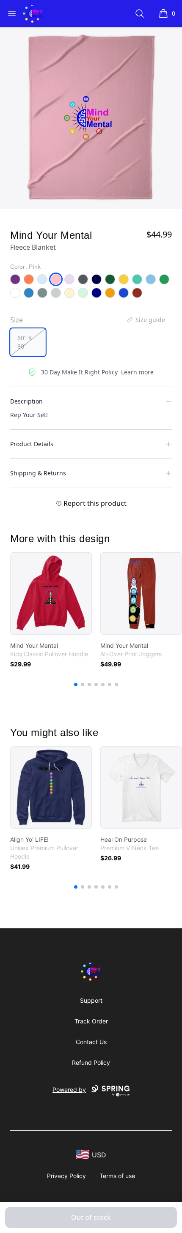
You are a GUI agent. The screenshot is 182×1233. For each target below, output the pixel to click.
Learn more (137, 372)
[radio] (28, 342)
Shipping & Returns (38, 473)
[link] (51, 593)
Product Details (31, 444)
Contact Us (91, 1041)
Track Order (91, 1021)
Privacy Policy (66, 1175)
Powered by (69, 1089)
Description (26, 401)
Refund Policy (91, 1062)
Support (91, 1000)
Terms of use (117, 1175)
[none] (145, 320)
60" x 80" (24, 342)
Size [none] (16, 320)
